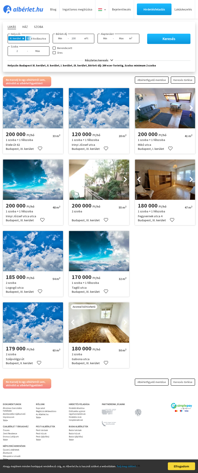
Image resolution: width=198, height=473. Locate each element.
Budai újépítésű (76, 436)
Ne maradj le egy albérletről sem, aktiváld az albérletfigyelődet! (25, 81)
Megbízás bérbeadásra (46, 411)
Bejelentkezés (121, 9)
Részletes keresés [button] (97, 60)
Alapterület (107, 34)
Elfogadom (181, 466)
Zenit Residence (10, 433)
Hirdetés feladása (76, 408)
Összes (6, 430)
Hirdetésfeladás (154, 9)
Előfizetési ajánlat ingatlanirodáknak (77, 412)
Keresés (168, 38)
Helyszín (15, 34)
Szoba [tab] (38, 27)
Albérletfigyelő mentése (151, 80)
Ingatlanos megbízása (77, 9)
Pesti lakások (42, 430)
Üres (60, 52)
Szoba (14, 46)
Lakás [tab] (12, 27)
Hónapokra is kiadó (11, 456)
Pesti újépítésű (42, 436)
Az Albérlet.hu (42, 414)
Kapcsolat (40, 408)
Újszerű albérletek (11, 449)
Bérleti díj (61, 34)
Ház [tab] (25, 27)
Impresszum (8, 417)
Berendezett (64, 48)
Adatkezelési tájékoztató (14, 414)
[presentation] (139, 108)
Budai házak (74, 433)
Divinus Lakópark (11, 436)
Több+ (5, 420)
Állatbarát (7, 453)
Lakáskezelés (183, 9)
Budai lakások (75, 430)
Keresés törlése (182, 80)
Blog (53, 9)
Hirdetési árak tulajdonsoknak (76, 418)
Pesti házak (41, 433)
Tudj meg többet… (127, 466)
